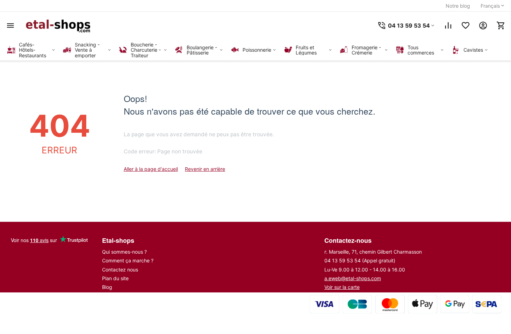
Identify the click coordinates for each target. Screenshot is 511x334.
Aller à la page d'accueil (151, 169)
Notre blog (458, 6)
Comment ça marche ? (127, 260)
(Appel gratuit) (359, 260)
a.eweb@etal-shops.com (352, 278)
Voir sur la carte (342, 287)
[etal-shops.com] (59, 25)
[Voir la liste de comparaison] (448, 25)
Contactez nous (120, 270)
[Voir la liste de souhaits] (466, 25)
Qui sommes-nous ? (124, 252)
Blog (107, 287)
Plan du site (115, 278)
